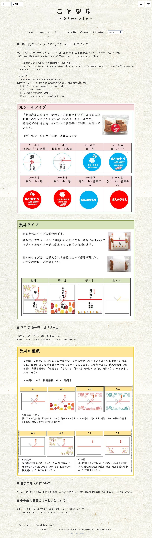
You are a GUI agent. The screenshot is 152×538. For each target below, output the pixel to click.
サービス (58, 32)
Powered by (73, 534)
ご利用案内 (84, 32)
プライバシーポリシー (26, 525)
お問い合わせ (98, 32)
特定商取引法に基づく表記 (45, 525)
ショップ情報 (71, 32)
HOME (32, 32)
